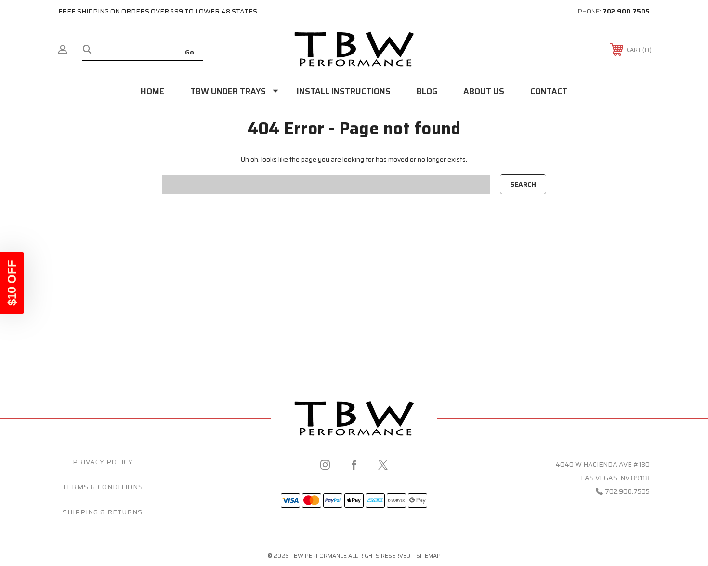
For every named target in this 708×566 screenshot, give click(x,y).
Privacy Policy (103, 462)
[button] (12, 283)
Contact (548, 91)
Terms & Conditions (102, 487)
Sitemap (428, 555)
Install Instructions (344, 91)
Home (152, 91)
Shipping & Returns (103, 512)
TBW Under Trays (228, 91)
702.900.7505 (626, 11)
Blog (427, 91)
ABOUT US (483, 91)
